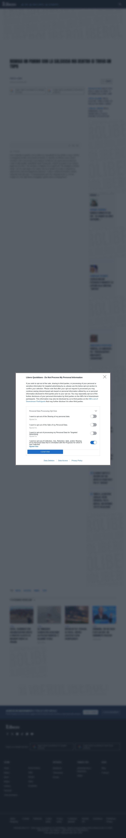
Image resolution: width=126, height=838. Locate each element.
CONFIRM (45, 452)
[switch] (93, 416)
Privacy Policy (77, 460)
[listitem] (63, 411)
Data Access (63, 460)
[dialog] (63, 419)
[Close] (105, 377)
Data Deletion (49, 460)
